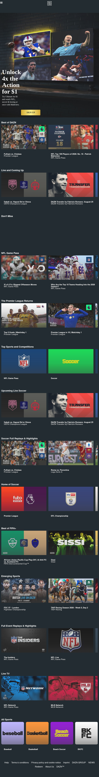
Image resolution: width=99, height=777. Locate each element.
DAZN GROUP (79, 762)
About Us (49, 766)
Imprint (66, 762)
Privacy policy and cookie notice (46, 762)
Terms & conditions (20, 762)
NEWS (91, 762)
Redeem (39, 766)
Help (6, 762)
